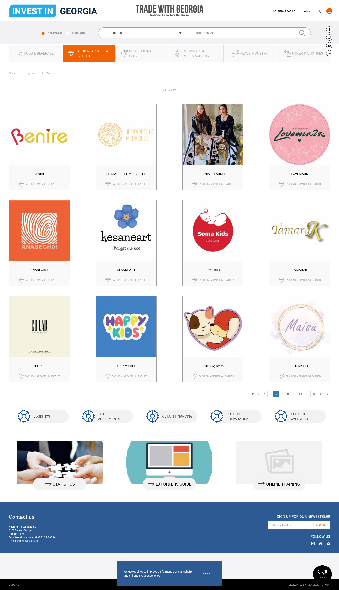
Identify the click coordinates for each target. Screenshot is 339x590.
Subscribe (319, 525)
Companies (30, 73)
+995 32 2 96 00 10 (45, 537)
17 (321, 394)
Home (12, 73)
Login (306, 11)
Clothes (50, 73)
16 (314, 394)
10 (300, 394)
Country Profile (284, 11)
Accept (206, 573)
